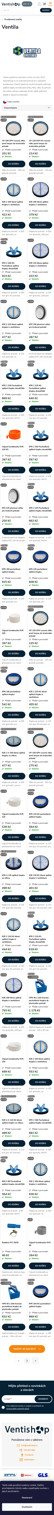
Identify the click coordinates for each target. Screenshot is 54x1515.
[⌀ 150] (40, 312)
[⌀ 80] (40, 1230)
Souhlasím (27, 1506)
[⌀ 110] (13, 434)
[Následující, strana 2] (27, 1360)
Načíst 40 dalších (25, 1349)
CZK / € (26, 4)
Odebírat (43, 1399)
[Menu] (50, 3)
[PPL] (10, 1475)
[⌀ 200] (13, 985)
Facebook (29, 1455)
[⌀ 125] (40, 251)
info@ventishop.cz (29, 1445)
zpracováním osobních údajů (17, 1409)
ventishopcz (29, 1459)
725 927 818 (29, 1450)
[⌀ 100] (13, 189)
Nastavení (27, 1497)
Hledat (46, 10)
